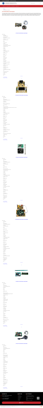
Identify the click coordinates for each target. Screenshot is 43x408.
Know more (21, 200)
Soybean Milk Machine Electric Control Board (30, 397)
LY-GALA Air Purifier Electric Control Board (21, 157)
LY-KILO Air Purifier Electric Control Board (21, 343)
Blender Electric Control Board (29, 400)
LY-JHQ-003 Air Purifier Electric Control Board (21, 219)
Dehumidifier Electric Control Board (29, 395)
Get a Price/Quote (5, 263)
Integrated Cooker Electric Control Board (29, 398)
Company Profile (19, 396)
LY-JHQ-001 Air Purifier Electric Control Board (21, 95)
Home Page (19, 395)
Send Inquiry (14, 0)
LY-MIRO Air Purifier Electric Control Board (21, 281)
